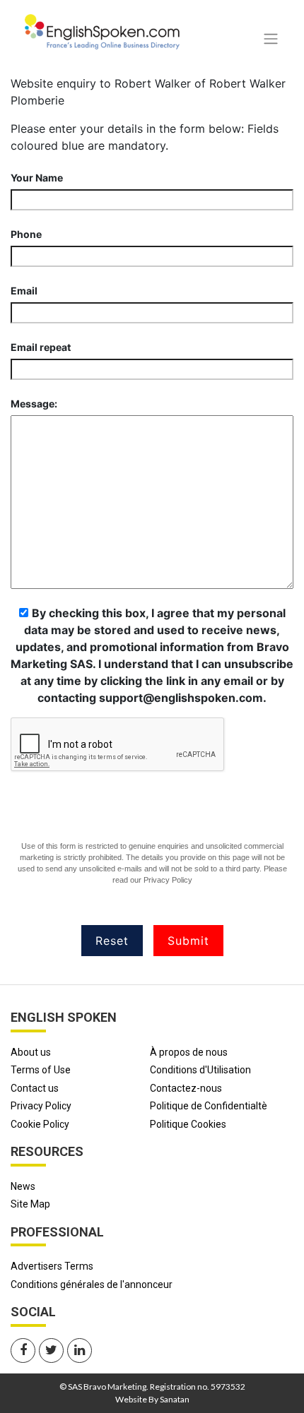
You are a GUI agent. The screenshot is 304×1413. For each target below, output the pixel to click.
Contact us (35, 1088)
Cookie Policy (40, 1124)
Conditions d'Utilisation (200, 1069)
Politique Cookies (188, 1124)
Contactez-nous (186, 1088)
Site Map (30, 1204)
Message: (34, 404)
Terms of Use (41, 1069)
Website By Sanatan (152, 1399)
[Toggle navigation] (270, 38)
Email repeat (41, 347)
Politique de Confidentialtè (208, 1105)
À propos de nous (189, 1052)
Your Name (37, 178)
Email (24, 291)
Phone (26, 234)
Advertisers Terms (52, 1266)
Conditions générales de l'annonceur (92, 1284)
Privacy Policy (168, 880)
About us (31, 1052)
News (23, 1186)
